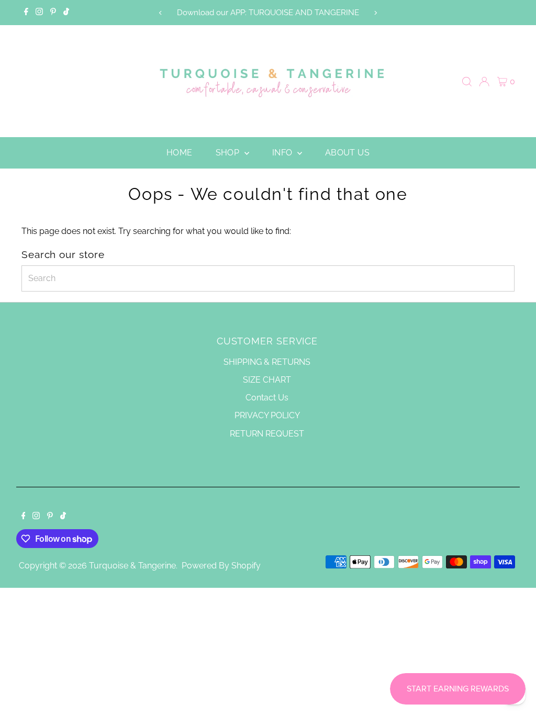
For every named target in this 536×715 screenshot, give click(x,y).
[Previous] (160, 13)
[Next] (375, 13)
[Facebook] (26, 12)
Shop (229, 153)
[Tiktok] (66, 12)
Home (179, 153)
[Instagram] (39, 12)
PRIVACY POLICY (267, 415)
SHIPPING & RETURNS (267, 362)
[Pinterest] (53, 12)
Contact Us (266, 398)
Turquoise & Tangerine (132, 566)
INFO (283, 153)
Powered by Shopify (221, 566)
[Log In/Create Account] (484, 81)
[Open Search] (467, 81)
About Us (347, 153)
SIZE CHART (267, 380)
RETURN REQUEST (267, 434)
